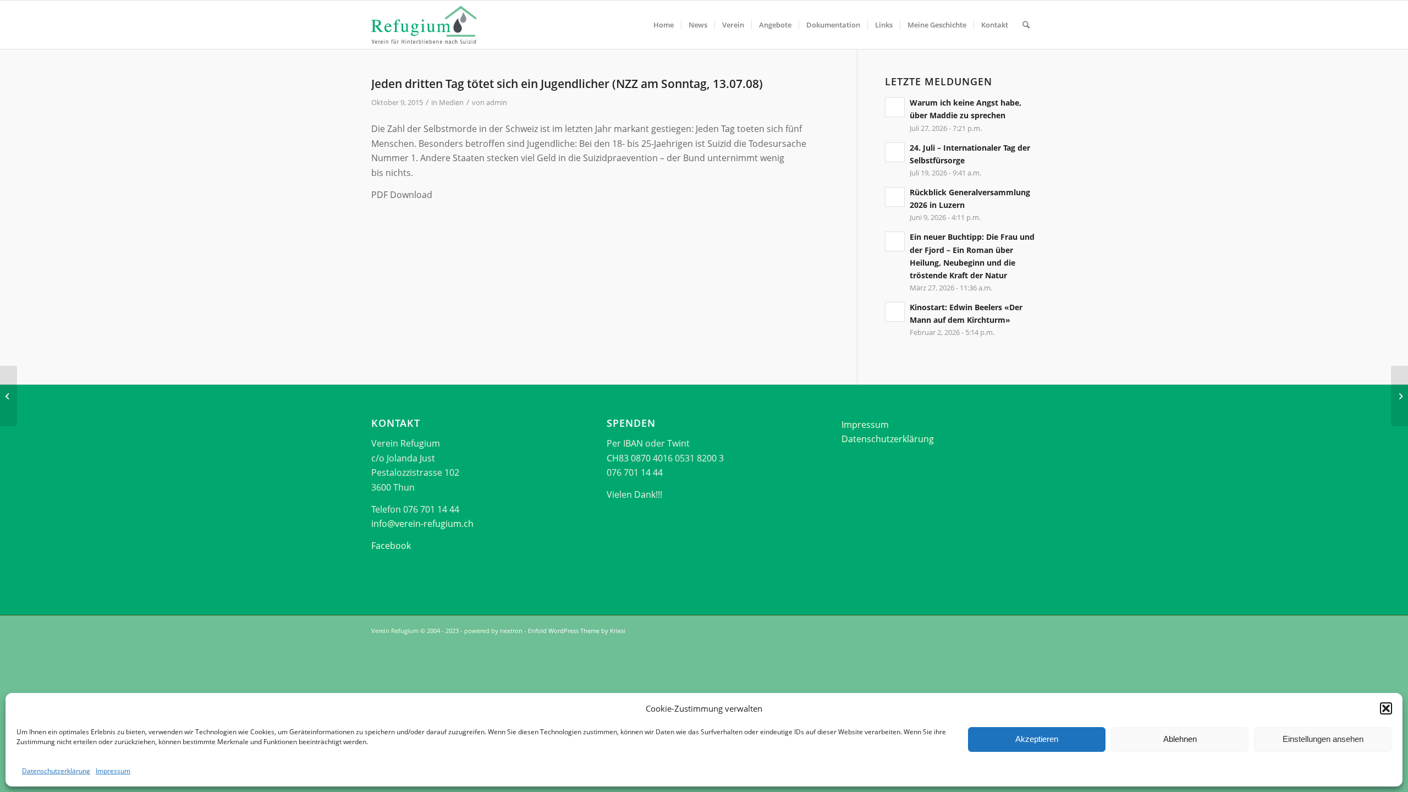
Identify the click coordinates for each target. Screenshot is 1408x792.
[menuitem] (663, 25)
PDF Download (401, 195)
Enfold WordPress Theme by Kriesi (576, 630)
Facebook (391, 546)
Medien (451, 102)
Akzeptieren (1036, 739)
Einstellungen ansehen (1323, 739)
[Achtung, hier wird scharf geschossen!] (8, 396)
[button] (1386, 708)
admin (496, 102)
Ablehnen (1180, 739)
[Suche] (1026, 25)
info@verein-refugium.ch (422, 524)
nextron (511, 630)
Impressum (113, 771)
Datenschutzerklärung (56, 771)
